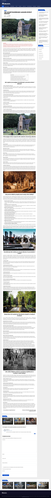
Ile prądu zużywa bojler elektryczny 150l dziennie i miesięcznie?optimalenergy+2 (43, 28)
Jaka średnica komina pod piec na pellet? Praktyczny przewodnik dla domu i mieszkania (43, 16)
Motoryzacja (29, 6)
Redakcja (38, 6)
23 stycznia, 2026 (6, 487)
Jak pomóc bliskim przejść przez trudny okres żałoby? (17, 77)
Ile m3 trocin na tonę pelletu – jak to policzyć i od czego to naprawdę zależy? (43, 38)
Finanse (20, 6)
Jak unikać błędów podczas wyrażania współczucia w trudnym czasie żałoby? (19, 80)
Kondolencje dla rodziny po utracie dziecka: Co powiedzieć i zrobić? (18, 78)
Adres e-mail (4, 458)
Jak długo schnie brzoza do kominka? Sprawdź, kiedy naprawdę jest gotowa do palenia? (43, 19)
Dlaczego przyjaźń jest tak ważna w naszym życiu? (31, 422)
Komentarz (3, 439)
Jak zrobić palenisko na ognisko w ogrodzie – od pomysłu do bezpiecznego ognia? (43, 25)
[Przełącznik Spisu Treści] (27, 75)
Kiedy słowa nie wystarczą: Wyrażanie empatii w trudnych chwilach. (18, 79)
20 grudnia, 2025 (41, 487)
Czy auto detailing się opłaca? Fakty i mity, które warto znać (7, 486)
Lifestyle (24, 6)
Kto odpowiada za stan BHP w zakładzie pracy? (19, 422)
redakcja (9, 15)
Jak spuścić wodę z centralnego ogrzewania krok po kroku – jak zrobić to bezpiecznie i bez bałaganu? (43, 34)
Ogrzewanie (12, 6)
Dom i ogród (7, 6)
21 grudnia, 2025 (18, 487)
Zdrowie (34, 6)
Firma (16, 6)
